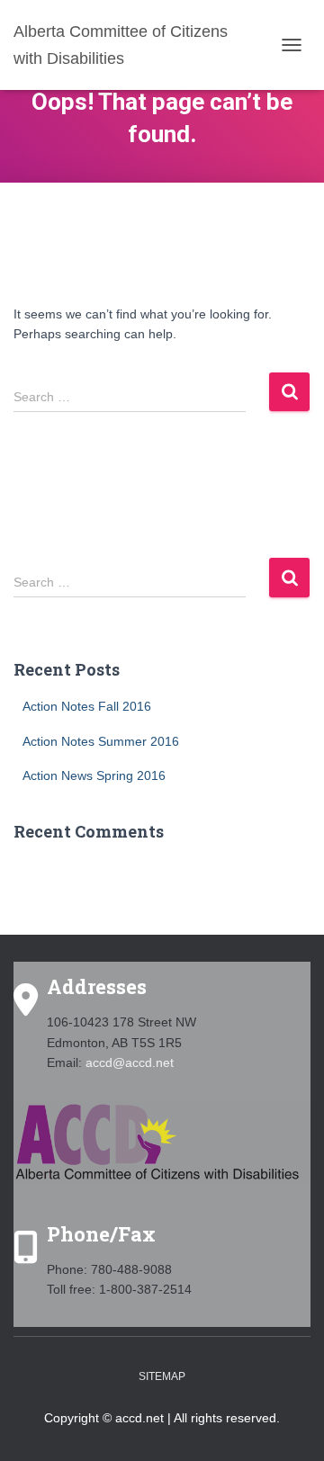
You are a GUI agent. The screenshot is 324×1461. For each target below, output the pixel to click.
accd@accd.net (130, 1062)
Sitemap (162, 1376)
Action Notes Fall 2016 (86, 706)
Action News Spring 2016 (94, 775)
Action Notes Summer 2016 (100, 741)
